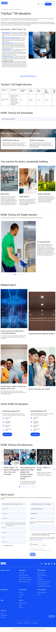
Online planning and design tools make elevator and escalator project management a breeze (27, 473)
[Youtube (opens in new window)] (54, 563)
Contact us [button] (48, 4)
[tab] (14, 274)
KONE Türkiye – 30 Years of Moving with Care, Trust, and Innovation (11, 471)
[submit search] (42, 4)
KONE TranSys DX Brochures (8, 119)
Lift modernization (40, 579)
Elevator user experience (41, 575)
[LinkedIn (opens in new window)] (49, 563)
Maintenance (39, 577)
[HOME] (1, 9)
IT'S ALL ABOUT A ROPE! (43, 469)
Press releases (21, 594)
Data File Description (27, 622)
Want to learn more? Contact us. (28, 76)
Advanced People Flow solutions (25, 577)
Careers (20, 605)
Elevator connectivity (41, 572)
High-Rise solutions (5, 570)
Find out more (7, 434)
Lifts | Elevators (11, 9)
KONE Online (52, 1)
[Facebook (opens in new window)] (46, 563)
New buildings (6, 9)
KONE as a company (22, 602)
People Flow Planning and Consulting (25, 579)
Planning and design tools (41, 592)
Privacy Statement (35, 622)
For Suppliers (3, 617)
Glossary (38, 594)
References (21, 592)
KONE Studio (46, 1)
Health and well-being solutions (24, 581)
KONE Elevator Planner (10, 140)
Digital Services (4, 589)
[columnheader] (5, 91)
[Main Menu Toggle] (54, 4)
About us (21, 600)
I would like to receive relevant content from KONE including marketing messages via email (43, 534)
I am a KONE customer (8, 545)
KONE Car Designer (37, 140)
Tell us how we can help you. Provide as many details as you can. (42, 522)
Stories (20, 596)
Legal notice (20, 622)
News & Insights (22, 589)
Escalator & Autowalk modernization (43, 581)
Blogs (2, 600)
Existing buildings (41, 570)
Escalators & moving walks (23, 575)
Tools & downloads (41, 589)
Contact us (21, 607)
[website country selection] (38, 4)
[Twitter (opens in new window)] (51, 563)
